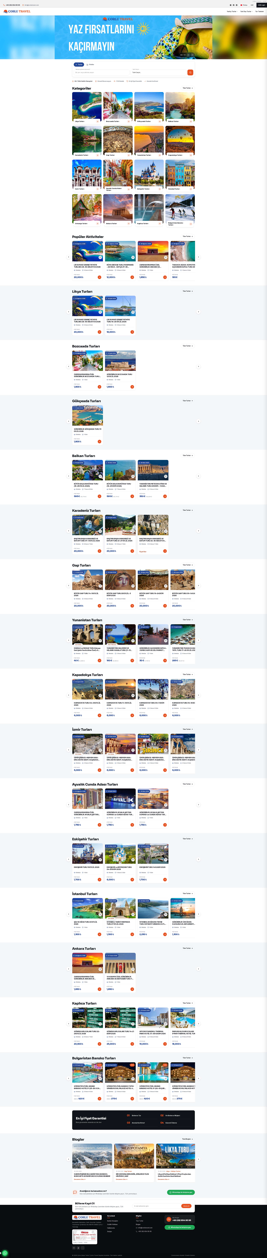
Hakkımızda (111, 1228)
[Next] (198, 257)
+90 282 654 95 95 (13, 5)
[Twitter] (236, 5)
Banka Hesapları (112, 1221)
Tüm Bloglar (186, 1139)
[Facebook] (233, 5)
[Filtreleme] (190, 72)
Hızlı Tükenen (112, 644)
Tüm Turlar (187, 88)
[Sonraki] (192, 55)
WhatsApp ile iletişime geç (182, 1192)
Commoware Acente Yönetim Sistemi (183, 1255)
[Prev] (68, 257)
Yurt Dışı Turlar (245, 11)
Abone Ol (186, 1206)
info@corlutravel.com (32, 5)
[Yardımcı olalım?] (5, 1253)
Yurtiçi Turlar (231, 11)
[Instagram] (230, 5)
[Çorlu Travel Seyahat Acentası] (16, 11)
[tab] (79, 64)
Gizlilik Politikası (112, 1224)
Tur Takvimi (259, 11)
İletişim (109, 1231)
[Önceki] (188, 55)
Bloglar (138, 1224)
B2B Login (261, 5)
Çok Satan (78, 644)
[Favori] (100, 257)
